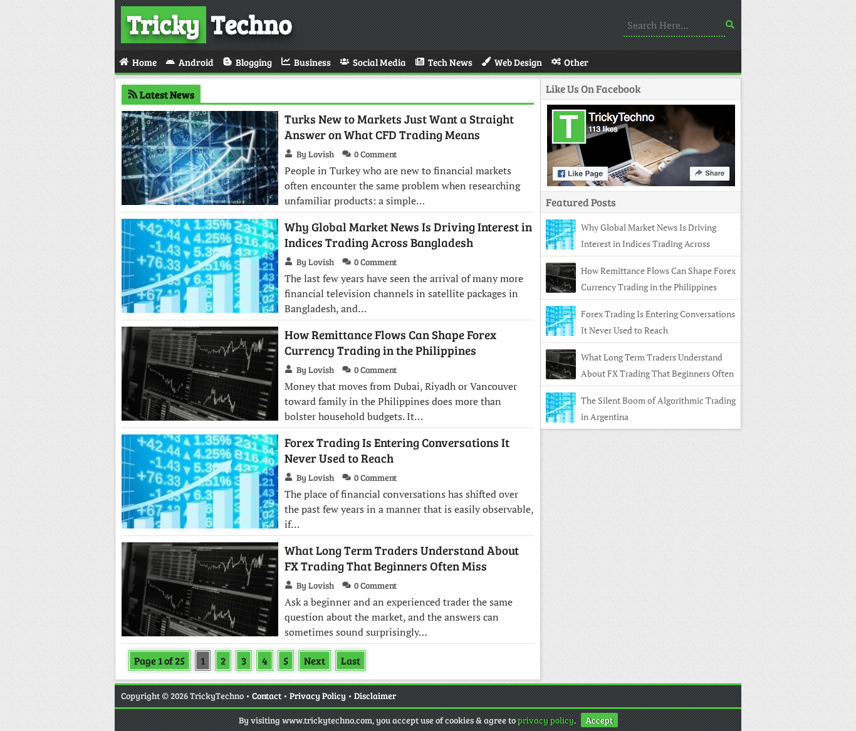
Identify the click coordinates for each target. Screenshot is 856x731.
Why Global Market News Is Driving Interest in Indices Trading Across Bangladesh (408, 234)
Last (350, 660)
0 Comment (375, 154)
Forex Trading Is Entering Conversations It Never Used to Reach (396, 450)
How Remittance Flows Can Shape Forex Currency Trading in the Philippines (390, 342)
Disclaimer (375, 696)
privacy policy (546, 720)
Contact (266, 696)
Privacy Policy (318, 696)
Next (314, 660)
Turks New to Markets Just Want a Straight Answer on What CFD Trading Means (399, 126)
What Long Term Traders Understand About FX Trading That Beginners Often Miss (401, 558)
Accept (599, 720)
